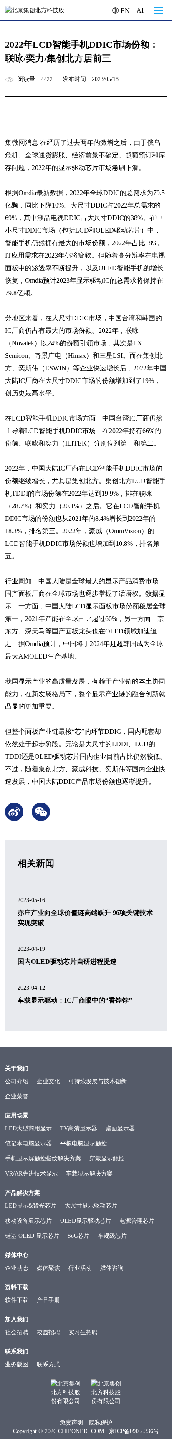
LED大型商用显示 (28, 1128)
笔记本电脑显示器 (28, 1143)
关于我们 (16, 1068)
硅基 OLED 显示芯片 (32, 1236)
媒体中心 (16, 1255)
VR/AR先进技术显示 (31, 1173)
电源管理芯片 (136, 1221)
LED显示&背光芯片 (30, 1206)
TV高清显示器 (78, 1128)
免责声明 (71, 1422)
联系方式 (48, 1364)
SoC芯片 (78, 1236)
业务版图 (16, 1364)
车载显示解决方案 (89, 1173)
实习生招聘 (83, 1332)
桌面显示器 (120, 1128)
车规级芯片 (112, 1236)
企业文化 (48, 1081)
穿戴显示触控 (106, 1158)
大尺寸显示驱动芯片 (91, 1206)
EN (124, 10)
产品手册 (48, 1300)
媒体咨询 (112, 1268)
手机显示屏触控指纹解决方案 (43, 1158)
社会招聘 (16, 1332)
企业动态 (16, 1268)
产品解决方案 (22, 1193)
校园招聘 (48, 1332)
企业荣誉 (16, 1096)
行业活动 (80, 1268)
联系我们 (16, 1351)
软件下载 (16, 1300)
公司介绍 (16, 1081)
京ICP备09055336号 (134, 1431)
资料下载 (16, 1287)
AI (140, 10)
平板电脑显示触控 (83, 1143)
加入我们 (16, 1319)
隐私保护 (100, 1422)
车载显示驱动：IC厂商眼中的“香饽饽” (75, 1000)
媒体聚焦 (48, 1268)
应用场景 (16, 1115)
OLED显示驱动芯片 (85, 1221)
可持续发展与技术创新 (97, 1081)
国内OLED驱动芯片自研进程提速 (67, 961)
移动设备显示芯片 (28, 1221)
